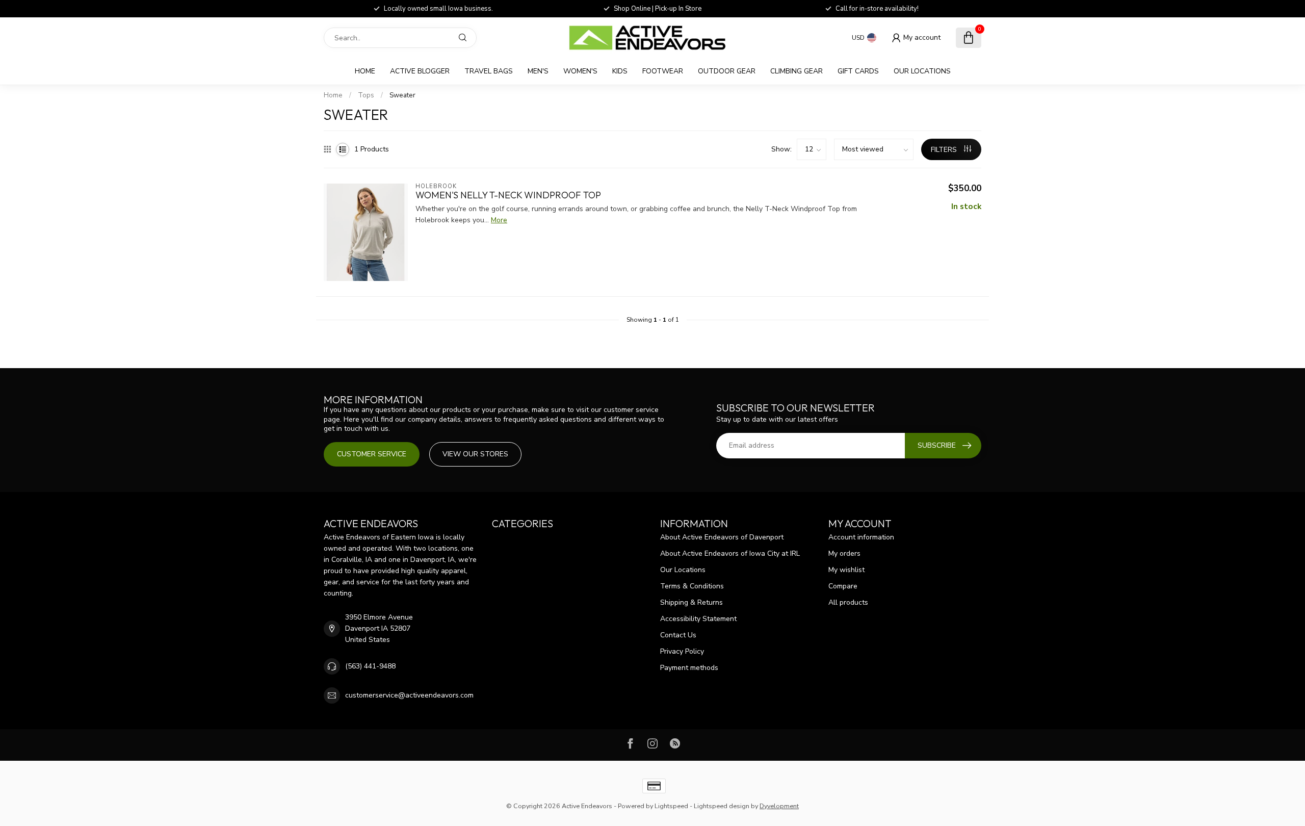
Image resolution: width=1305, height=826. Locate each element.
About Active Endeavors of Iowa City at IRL (730, 553)
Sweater (402, 95)
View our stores (475, 454)
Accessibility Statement (698, 619)
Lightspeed (671, 806)
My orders (844, 553)
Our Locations (922, 71)
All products (848, 602)
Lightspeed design (721, 806)
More (499, 220)
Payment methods (689, 668)
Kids (620, 71)
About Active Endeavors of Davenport (722, 537)
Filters (945, 149)
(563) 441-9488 (370, 666)
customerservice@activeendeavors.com (409, 695)
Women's (580, 71)
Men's (538, 71)
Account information (861, 537)
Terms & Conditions (692, 586)
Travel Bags (488, 71)
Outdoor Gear (726, 71)
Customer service (371, 454)
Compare (842, 586)
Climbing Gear (796, 71)
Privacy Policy (682, 651)
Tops (366, 95)
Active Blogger (420, 71)
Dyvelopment (779, 806)
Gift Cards (858, 71)
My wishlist (846, 570)
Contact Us (678, 635)
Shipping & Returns (691, 602)
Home (365, 71)
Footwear (662, 71)
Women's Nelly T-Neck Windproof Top (508, 195)
